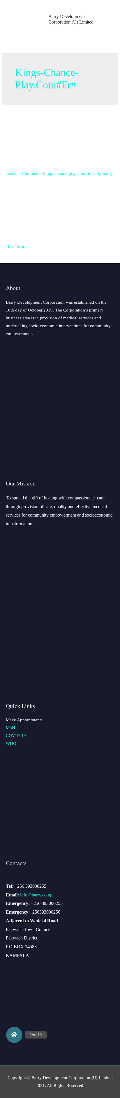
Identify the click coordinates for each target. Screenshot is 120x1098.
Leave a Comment (23, 173)
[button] (14, 1035)
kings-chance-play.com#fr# (68, 173)
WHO (11, 743)
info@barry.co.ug (36, 894)
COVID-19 (16, 735)
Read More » (18, 246)
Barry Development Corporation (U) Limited (70, 19)
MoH (10, 727)
